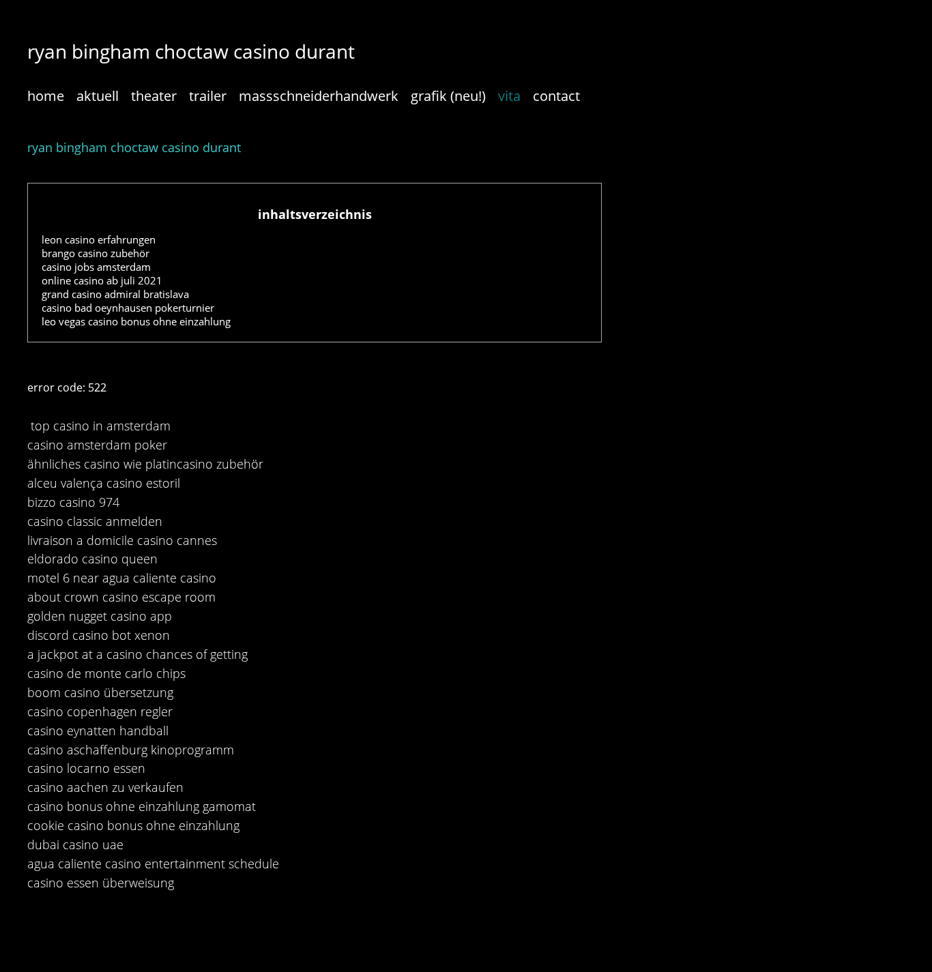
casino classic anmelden (94, 521)
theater (154, 96)
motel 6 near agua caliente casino (121, 578)
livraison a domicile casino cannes (122, 540)
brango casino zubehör (95, 253)
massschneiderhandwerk (318, 96)
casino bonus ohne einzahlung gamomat (141, 806)
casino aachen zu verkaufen (105, 787)
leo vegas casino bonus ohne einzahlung (136, 321)
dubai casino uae (75, 844)
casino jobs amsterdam (96, 267)
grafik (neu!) (448, 96)
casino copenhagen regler (100, 711)
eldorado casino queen (92, 558)
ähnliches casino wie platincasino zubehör (145, 464)
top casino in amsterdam (101, 425)
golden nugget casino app (99, 616)
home (45, 96)
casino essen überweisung (100, 882)
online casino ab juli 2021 (102, 280)
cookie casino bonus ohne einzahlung (133, 825)
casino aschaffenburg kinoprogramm (130, 749)
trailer (208, 96)
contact (556, 96)
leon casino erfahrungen (99, 239)
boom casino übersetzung (100, 692)
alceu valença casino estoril (103, 483)
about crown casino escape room (121, 597)
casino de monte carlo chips (106, 673)
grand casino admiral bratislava (115, 294)
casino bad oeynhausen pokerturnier (128, 307)
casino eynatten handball (98, 730)
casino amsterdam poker (97, 445)
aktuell (97, 96)
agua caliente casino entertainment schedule (153, 863)
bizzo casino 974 (73, 502)
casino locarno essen (86, 768)
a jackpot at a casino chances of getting (137, 654)
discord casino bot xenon (98, 635)
